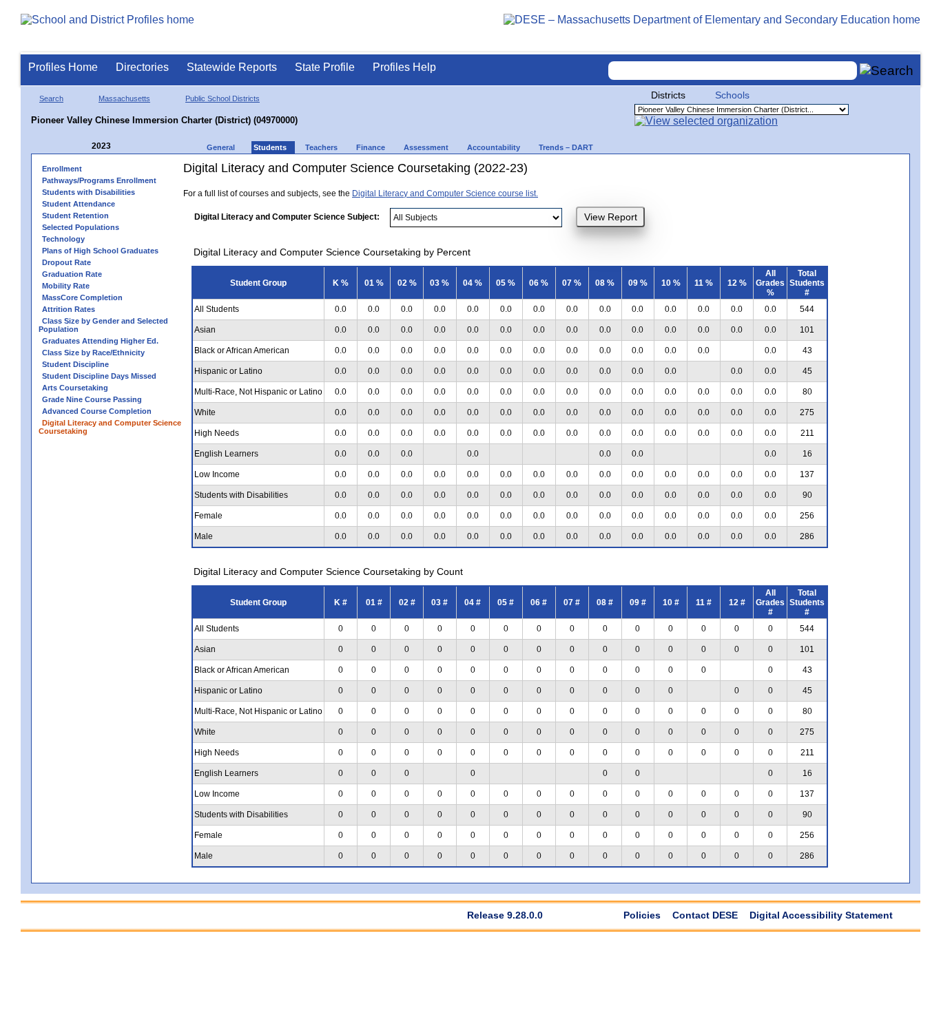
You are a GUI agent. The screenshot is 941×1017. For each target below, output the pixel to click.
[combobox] (733, 70)
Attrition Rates (68, 309)
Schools (732, 95)
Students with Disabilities (88, 192)
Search (51, 98)
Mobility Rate (66, 286)
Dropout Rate (66, 262)
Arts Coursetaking (75, 388)
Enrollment (62, 169)
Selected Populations (80, 227)
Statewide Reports (232, 67)
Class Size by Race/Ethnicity (93, 352)
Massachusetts (124, 98)
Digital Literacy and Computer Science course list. (445, 193)
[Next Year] (129, 146)
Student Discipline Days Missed (99, 376)
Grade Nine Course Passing (92, 399)
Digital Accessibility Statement (821, 915)
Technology (63, 239)
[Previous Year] (82, 146)
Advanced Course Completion (97, 411)
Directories (142, 67)
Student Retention (75, 215)
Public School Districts (222, 98)
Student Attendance (78, 204)
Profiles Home (63, 67)
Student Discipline (75, 364)
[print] (675, 173)
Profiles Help (404, 67)
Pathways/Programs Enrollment (99, 180)
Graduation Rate (72, 274)
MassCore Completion (82, 297)
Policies (642, 915)
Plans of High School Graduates (100, 251)
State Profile (325, 67)
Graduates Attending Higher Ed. (100, 341)
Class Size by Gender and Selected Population (103, 325)
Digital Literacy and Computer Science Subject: (287, 217)
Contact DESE (705, 915)
